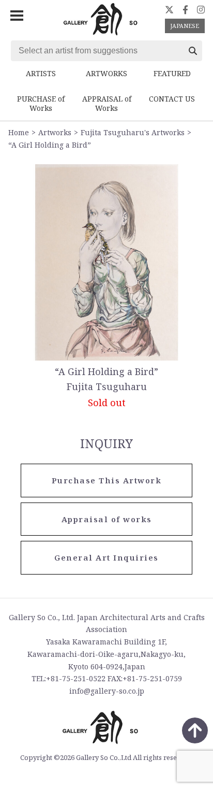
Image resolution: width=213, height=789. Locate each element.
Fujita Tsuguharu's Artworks (133, 132)
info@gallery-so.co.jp (106, 691)
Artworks (54, 132)
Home (18, 132)
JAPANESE (184, 26)
